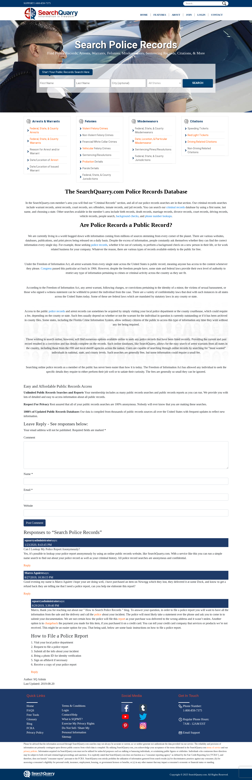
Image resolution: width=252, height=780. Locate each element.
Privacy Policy (35, 732)
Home (144, 14)
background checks (127, 216)
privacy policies (30, 751)
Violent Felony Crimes (95, 128)
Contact (217, 14)
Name (28, 474)
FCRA (30, 728)
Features (159, 14)
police (97, 614)
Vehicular (88, 148)
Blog (29, 723)
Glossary (32, 719)
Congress (46, 268)
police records (99, 244)
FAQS (30, 710)
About (176, 14)
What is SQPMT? (72, 719)
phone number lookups (158, 216)
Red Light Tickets (198, 135)
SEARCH (197, 83)
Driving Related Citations (202, 141)
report (121, 618)
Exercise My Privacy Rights (78, 723)
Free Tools (33, 714)
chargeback (51, 623)
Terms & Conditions (73, 705)
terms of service (214, 747)
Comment (29, 437)
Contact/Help (69, 714)
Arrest (54, 160)
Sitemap (66, 736)
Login (201, 14)
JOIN (189, 14)
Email (28, 489)
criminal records (175, 207)
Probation (88, 161)
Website (28, 505)
